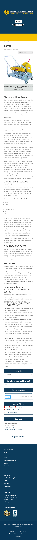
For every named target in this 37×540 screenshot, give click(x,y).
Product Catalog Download (12, 478)
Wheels (6, 463)
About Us (7, 455)
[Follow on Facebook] (5, 502)
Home (5, 42)
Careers (12, 531)
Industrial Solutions (10, 460)
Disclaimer (23, 534)
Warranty (18, 536)
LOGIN (19, 21)
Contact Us (7, 486)
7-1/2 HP (19, 407)
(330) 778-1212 (9, 427)
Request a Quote (18, 437)
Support (6, 483)
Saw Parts (7, 475)
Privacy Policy (22, 531)
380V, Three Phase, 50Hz (13, 412)
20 (6, 407)
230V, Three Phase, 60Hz (13, 410)
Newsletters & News (10, 466)
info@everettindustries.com (13, 429)
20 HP (12, 407)
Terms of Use (13, 534)
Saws (5, 458)
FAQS (5, 480)
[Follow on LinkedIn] (8, 502)
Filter (7, 397)
